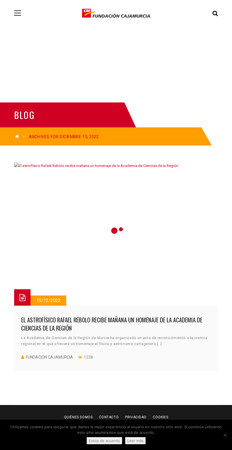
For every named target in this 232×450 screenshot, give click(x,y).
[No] (225, 435)
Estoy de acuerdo (104, 440)
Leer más (135, 440)
